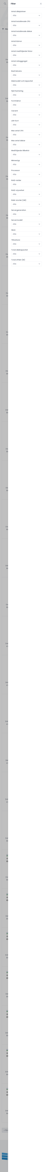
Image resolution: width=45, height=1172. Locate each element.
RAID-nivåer (16, 180)
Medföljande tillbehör (20, 150)
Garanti (14, 111)
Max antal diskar (18, 140)
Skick (13, 230)
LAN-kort (15, 121)
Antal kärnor (16, 41)
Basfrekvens (16, 71)
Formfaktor (16, 101)
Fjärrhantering (17, 91)
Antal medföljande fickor (21, 51)
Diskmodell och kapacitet (22, 81)
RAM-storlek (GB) (18, 200)
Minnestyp (15, 160)
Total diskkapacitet (19, 250)
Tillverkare (15, 240)
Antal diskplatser (18, 11)
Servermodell (16, 220)
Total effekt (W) (18, 260)
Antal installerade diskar (21, 31)
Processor (15, 170)
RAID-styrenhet (17, 190)
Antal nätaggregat (19, 61)
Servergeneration (18, 210)
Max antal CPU (17, 131)
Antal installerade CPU (20, 21)
